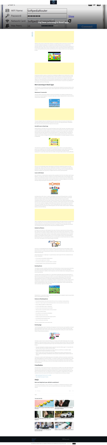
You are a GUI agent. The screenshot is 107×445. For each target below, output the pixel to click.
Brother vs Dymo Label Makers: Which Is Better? (64, 427)
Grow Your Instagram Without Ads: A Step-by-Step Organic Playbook (64, 405)
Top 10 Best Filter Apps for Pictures (42, 376)
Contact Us (33, 441)
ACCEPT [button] (74, 443)
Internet (51, 25)
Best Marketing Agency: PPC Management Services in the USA (44, 427)
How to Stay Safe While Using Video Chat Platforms (44, 416)
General (48, 25)
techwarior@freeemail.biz (65, 439)
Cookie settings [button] (69, 443)
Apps (42, 25)
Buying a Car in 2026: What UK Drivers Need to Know (64, 416)
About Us (33, 440)
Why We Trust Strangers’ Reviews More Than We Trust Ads (44, 405)
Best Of (45, 25)
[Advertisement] (54, 37)
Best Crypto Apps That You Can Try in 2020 (43, 375)
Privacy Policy (34, 439)
